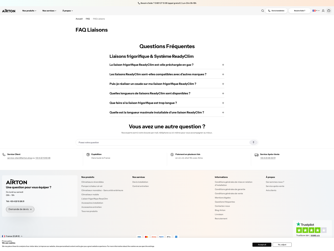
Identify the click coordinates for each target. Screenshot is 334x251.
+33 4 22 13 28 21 (17, 201)
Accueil (79, 19)
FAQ (88, 19)
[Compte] (323, 10)
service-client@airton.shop (19, 158)
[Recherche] (262, 10)
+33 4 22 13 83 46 (42, 158)
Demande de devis (19, 209)
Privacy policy (7, 241)
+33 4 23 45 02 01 (268, 158)
